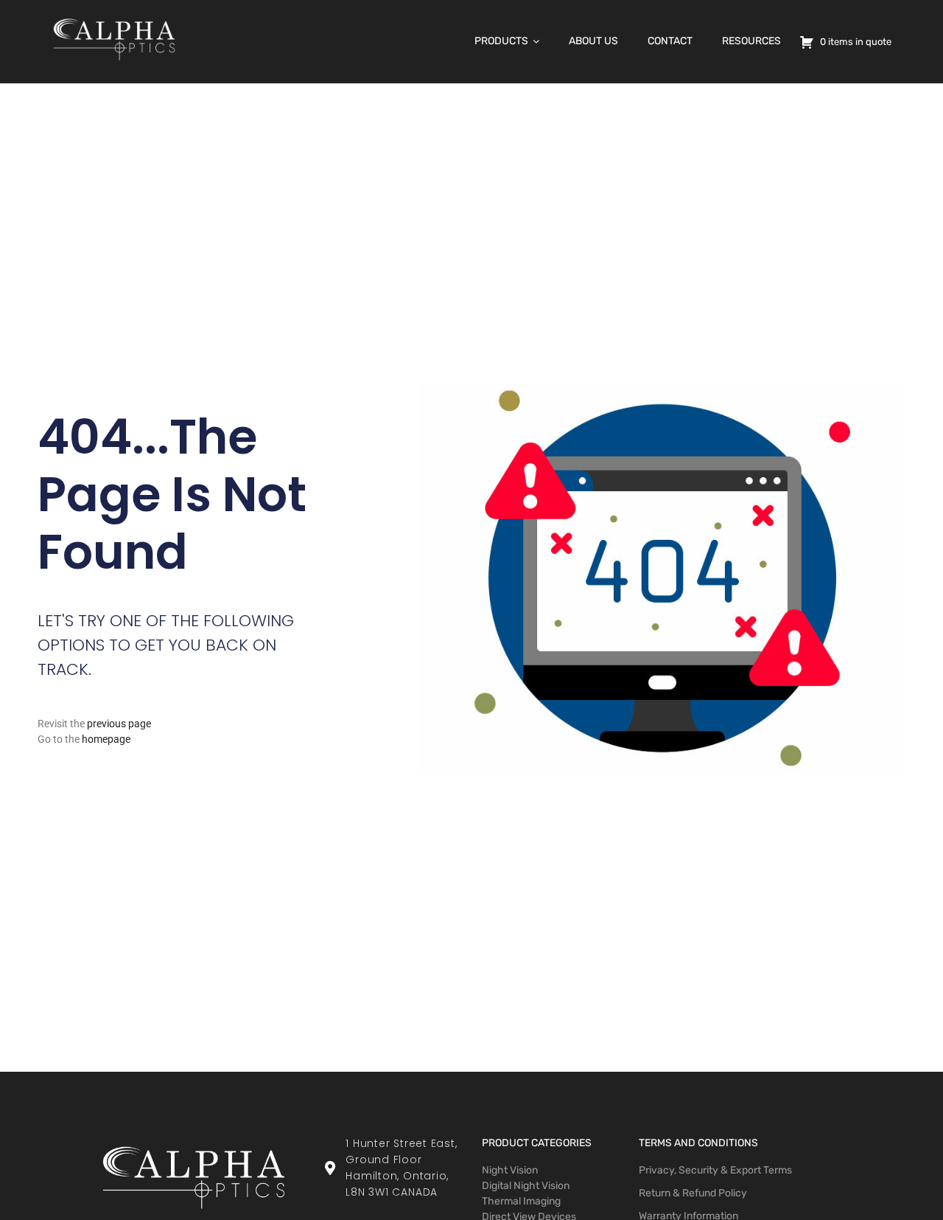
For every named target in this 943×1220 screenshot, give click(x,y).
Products (501, 41)
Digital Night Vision (525, 1185)
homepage (106, 739)
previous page (119, 723)
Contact (670, 41)
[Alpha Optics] (114, 64)
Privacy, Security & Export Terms (715, 1170)
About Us (593, 41)
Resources (751, 41)
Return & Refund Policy (693, 1193)
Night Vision (510, 1170)
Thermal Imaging (521, 1201)
